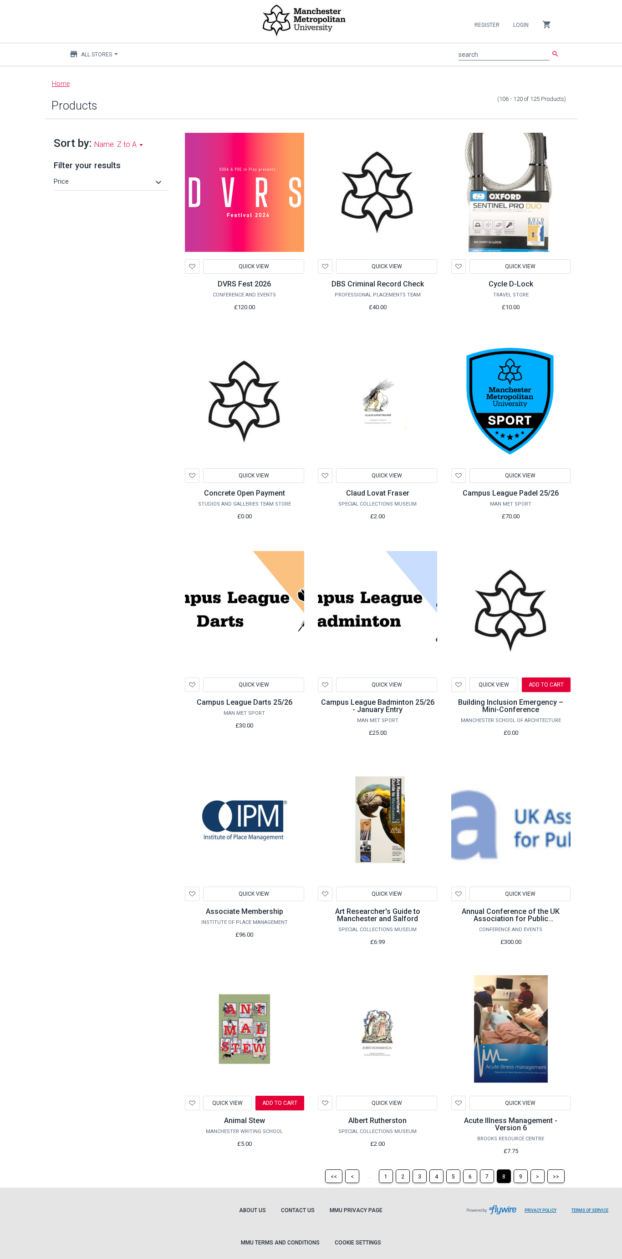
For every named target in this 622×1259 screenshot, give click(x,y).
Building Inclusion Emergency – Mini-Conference (510, 706)
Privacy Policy (544, 1215)
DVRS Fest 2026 (244, 284)
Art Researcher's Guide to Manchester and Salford (377, 915)
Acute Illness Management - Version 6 (510, 1124)
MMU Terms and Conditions (280, 1242)
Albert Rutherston (377, 1120)
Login (521, 25)
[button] (109, 181)
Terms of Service (593, 1215)
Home (61, 83)
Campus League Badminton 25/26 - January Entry (377, 706)
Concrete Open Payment (244, 493)
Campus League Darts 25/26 (244, 702)
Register (487, 25)
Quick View (253, 266)
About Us (252, 1210)
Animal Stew (244, 1120)
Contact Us (298, 1210)
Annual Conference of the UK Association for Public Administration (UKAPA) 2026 (511, 918)
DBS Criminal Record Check (377, 284)
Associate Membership (244, 911)
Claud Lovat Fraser (377, 493)
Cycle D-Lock (511, 284)
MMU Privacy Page (356, 1210)
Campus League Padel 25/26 (511, 493)
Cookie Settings (358, 1242)
